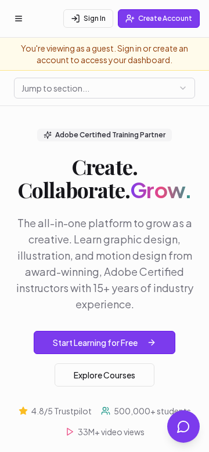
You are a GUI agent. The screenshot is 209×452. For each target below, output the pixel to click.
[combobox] (104, 88)
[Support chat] (183, 426)
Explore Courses (104, 375)
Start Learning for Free (95, 342)
